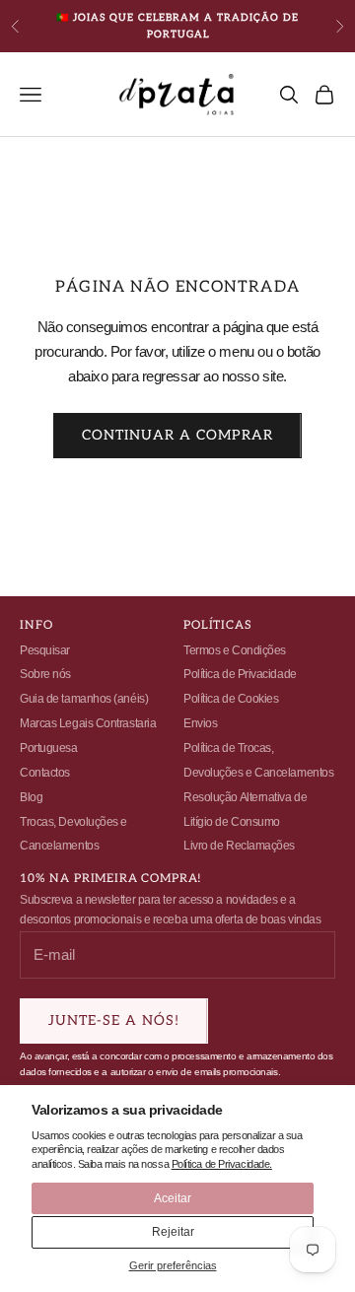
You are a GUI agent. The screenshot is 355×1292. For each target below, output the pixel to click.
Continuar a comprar (177, 435)
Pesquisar (45, 650)
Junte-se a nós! (113, 1020)
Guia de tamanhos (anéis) (84, 699)
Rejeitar (173, 1232)
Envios (200, 723)
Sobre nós (45, 674)
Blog (31, 797)
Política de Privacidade (240, 674)
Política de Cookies (230, 699)
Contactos (45, 773)
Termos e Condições (234, 650)
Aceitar (172, 1198)
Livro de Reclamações (239, 845)
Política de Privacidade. (222, 1164)
